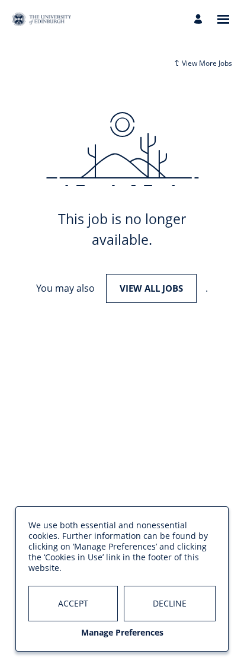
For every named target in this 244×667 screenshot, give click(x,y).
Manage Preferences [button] (122, 632)
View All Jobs (151, 288)
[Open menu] (223, 19)
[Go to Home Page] (41, 19)
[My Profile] (200, 19)
